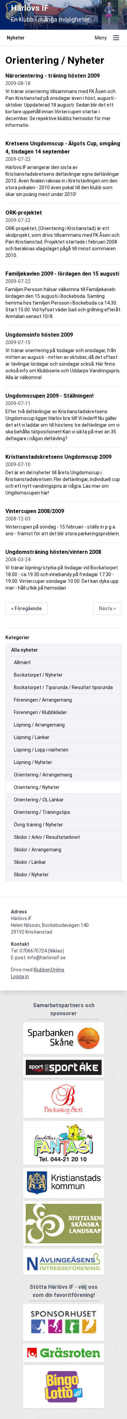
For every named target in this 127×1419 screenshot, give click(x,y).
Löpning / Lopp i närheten (41, 750)
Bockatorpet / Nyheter (38, 675)
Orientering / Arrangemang (43, 774)
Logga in (20, 976)
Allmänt (22, 662)
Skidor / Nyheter (31, 874)
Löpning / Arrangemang (39, 725)
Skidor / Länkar (30, 862)
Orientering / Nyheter (37, 787)
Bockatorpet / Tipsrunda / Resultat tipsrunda (63, 687)
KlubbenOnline (49, 969)
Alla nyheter (24, 650)
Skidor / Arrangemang (37, 849)
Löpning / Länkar (31, 737)
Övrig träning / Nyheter (38, 824)
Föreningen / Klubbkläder (40, 712)
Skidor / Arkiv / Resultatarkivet (47, 837)
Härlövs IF (30, 8)
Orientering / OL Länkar (39, 799)
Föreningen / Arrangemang (43, 700)
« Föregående (26, 608)
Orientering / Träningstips (42, 812)
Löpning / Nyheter (33, 762)
